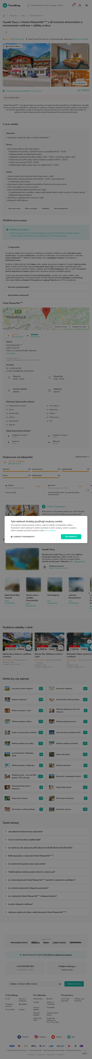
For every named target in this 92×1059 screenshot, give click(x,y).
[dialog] (46, 529)
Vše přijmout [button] (71, 536)
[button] (23, 536)
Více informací (50, 530)
